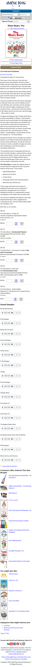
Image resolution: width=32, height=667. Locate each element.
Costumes (7, 625)
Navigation (16, 11)
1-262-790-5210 (17, 650)
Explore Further (16, 67)
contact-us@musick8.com (16, 654)
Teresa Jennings (7, 74)
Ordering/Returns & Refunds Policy (16, 657)
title (11, 18)
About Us (17, 659)
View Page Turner (16, 63)
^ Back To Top (4, 633)
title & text (18, 18)
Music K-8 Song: (7, 21)
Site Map (24, 659)
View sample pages (16, 60)
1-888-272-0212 (10, 652)
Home (3, 657)
